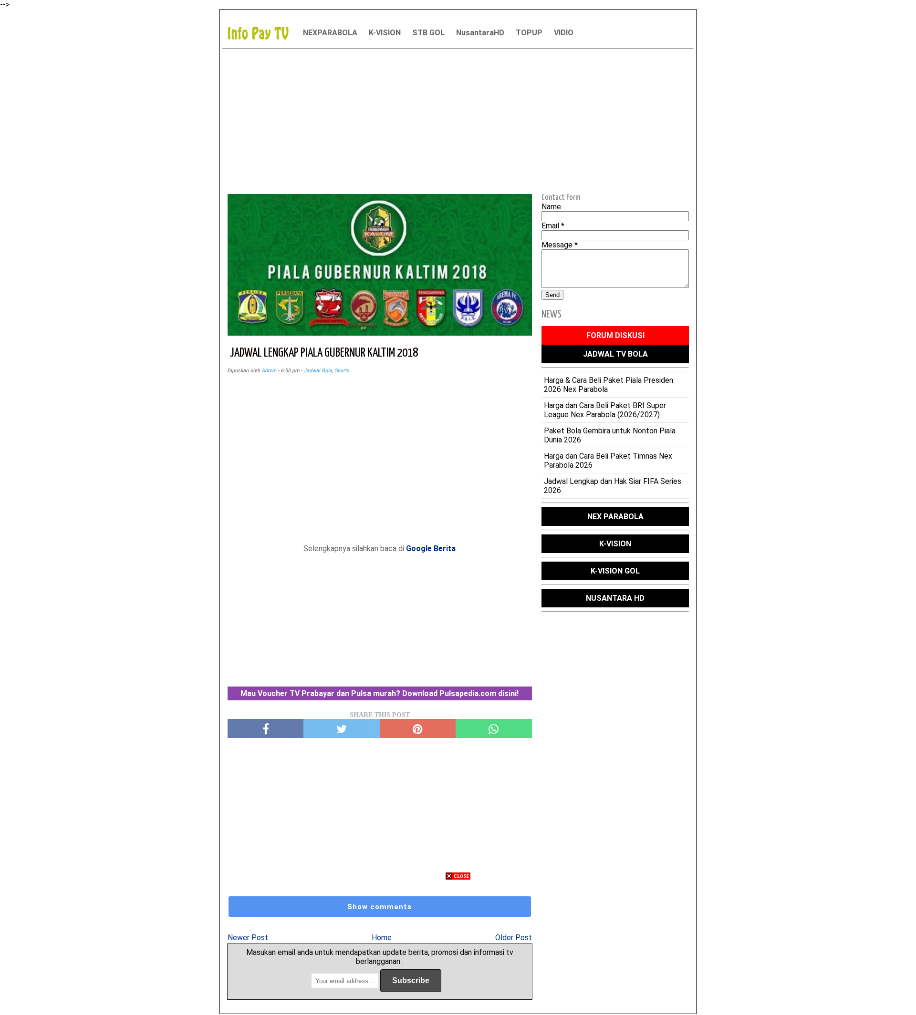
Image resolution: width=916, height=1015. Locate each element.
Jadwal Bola (318, 371)
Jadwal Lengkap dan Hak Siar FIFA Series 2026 (612, 486)
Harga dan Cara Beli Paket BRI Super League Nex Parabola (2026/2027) (605, 410)
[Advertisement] (458, 119)
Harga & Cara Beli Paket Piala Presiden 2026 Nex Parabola (608, 385)
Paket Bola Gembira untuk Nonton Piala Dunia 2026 (610, 435)
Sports (342, 371)
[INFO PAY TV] (263, 32)
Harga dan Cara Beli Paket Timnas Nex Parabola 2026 (608, 460)
